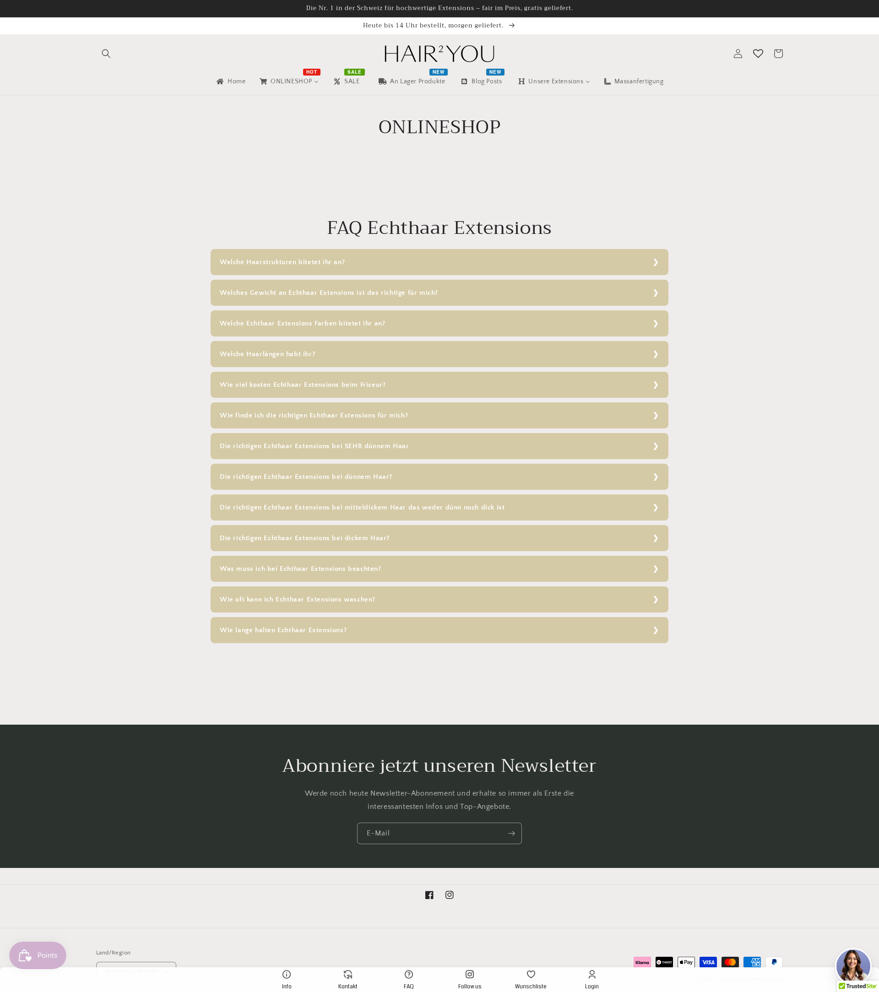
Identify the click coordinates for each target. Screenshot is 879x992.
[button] (106, 53)
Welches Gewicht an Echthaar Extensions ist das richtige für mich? (329, 293)
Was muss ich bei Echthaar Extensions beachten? (300, 569)
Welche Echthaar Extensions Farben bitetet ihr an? (302, 323)
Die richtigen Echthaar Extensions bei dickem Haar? (305, 538)
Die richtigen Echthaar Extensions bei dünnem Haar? (306, 477)
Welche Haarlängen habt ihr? (267, 354)
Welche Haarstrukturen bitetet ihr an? (282, 262)
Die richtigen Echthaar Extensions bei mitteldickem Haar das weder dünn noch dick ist (362, 507)
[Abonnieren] (511, 833)
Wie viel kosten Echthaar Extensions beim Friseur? (302, 385)
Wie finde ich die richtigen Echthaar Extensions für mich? (314, 415)
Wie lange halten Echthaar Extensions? (283, 630)
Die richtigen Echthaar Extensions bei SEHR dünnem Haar (314, 446)
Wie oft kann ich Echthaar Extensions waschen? (297, 599)
